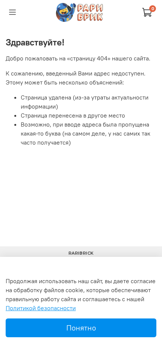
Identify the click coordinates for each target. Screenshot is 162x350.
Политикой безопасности (41, 308)
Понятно (81, 327)
